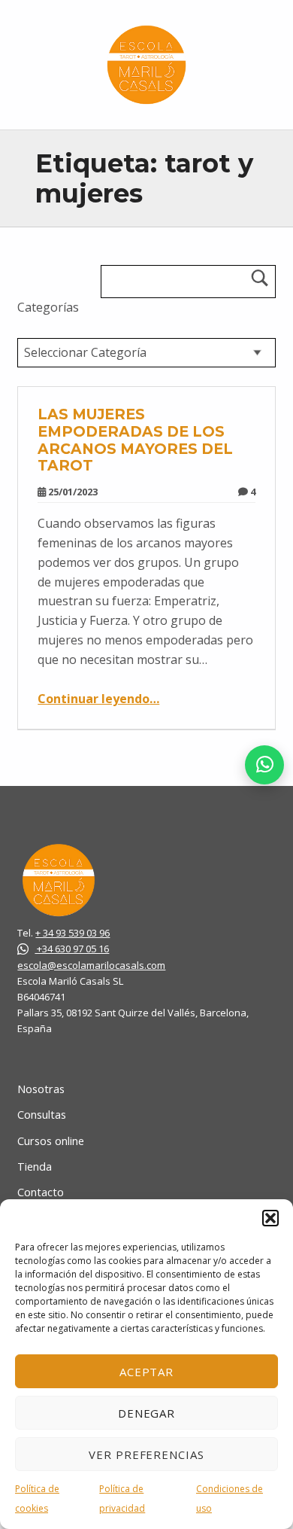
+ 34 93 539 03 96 (72, 933)
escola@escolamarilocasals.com (91, 965)
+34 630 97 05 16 (72, 948)
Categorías (48, 307)
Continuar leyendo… (98, 698)
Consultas (41, 1114)
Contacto (40, 1192)
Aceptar (146, 1371)
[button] (270, 1218)
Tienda (34, 1166)
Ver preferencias (146, 1454)
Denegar (147, 1413)
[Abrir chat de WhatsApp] (264, 764)
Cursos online (50, 1141)
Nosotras (41, 1089)
